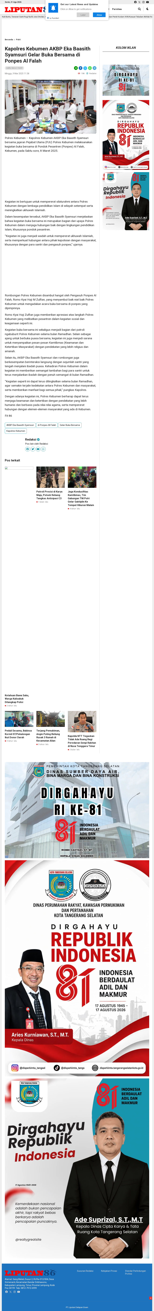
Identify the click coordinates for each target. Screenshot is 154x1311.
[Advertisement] (50, 176)
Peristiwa (117, 9)
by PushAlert (54, 18)
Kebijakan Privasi (109, 1271)
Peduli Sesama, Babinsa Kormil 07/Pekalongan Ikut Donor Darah (18, 734)
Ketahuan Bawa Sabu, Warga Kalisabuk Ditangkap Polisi (17, 699)
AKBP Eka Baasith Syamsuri (20, 425)
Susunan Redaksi (85, 1271)
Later (83, 14)
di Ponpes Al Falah (47, 425)
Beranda (9, 39)
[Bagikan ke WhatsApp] (90, 68)
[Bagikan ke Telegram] (94, 68)
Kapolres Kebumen (15, 431)
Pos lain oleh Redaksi (36, 443)
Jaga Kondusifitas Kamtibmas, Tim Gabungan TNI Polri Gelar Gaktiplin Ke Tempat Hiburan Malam (81, 498)
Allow (99, 14)
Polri (18, 39)
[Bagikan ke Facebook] (80, 68)
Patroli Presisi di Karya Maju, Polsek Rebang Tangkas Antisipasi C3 (49, 495)
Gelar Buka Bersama (70, 425)
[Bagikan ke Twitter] (85, 68)
